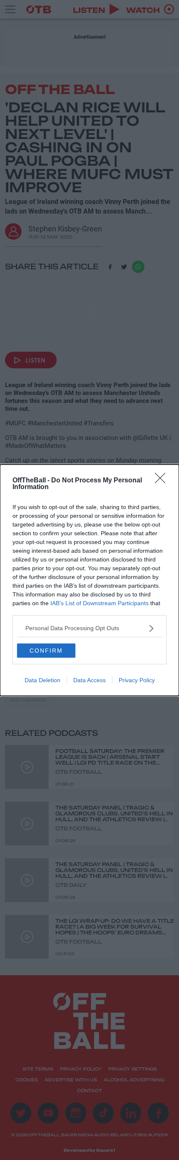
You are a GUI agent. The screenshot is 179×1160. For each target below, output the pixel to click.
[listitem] (89, 628)
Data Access (89, 680)
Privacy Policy (137, 680)
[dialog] (89, 580)
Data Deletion (42, 680)
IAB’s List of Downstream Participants (99, 603)
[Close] (163, 481)
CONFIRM (46, 650)
